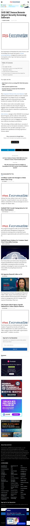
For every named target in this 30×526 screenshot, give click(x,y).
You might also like (7, 66)
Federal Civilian (14, 483)
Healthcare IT (24, 467)
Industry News (24, 469)
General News (7, 9)
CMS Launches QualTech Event (10, 71)
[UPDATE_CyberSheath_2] (11, 428)
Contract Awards (5, 490)
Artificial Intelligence (4, 473)
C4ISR (2, 483)
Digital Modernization (14, 473)
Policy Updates (24, 486)
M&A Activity (24, 478)
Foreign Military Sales (14, 487)
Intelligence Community (23, 474)
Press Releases (24, 488)
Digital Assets (14, 471)
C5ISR (2, 485)
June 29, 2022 (14, 20)
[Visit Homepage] (15, 2)
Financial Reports (15, 485)
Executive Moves (14, 478)
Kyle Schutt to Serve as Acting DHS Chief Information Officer (12, 69)
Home (2, 9)
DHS (12, 469)
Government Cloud (14, 494)
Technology (23, 494)
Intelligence (23, 471)
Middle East (23, 480)
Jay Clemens (4, 181)
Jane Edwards (4, 276)
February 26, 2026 (12, 276)
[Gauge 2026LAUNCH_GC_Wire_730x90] (15, 5)
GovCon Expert (14, 492)
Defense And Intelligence (4, 495)
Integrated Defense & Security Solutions (13, 94)
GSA (22, 465)
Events (12, 476)
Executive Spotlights (13, 480)
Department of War (14, 466)
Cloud (2, 488)
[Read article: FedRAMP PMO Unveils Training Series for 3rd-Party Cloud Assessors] (15, 220)
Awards (2, 478)
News (22, 484)
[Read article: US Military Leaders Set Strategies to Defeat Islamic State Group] (15, 190)
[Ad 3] (11, 407)
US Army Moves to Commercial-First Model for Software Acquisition (14, 74)
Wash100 (23, 498)
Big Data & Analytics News (4, 480)
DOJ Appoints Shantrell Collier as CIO (11, 274)
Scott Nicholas (5, 211)
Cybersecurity (4, 492)
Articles (2, 471)
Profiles (22, 490)
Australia (3, 476)
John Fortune (4, 114)
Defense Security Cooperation (5, 498)
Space (22, 492)
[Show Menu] (1, 2)
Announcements (5, 469)
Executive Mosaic (10, 522)
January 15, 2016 (11, 181)
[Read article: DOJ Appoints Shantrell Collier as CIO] (15, 284)
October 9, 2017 (12, 211)
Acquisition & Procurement (4, 466)
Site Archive (24, 522)
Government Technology (14, 498)
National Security (24, 482)
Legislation (23, 476)
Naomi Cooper (5, 20)
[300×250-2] (11, 388)
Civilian (2, 487)
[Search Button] (28, 2)
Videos (22, 496)
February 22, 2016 (12, 308)
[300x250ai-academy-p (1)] (11, 367)
